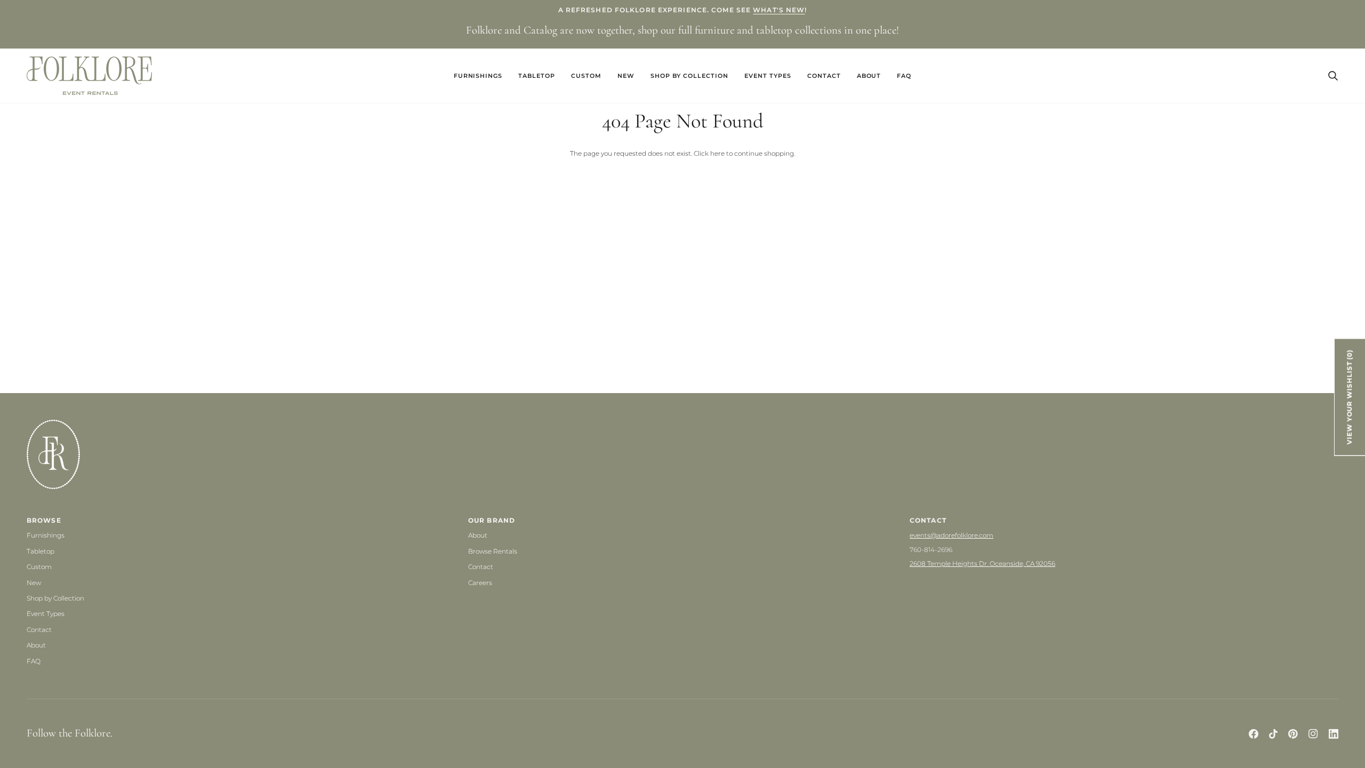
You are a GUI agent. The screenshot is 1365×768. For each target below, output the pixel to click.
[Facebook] (1253, 734)
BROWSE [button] (44, 520)
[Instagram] (1313, 734)
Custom (39, 567)
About (36, 645)
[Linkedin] (1333, 734)
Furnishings (46, 535)
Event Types (46, 614)
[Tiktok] (1273, 734)
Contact (39, 630)
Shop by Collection (55, 598)
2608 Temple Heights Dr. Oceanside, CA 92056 (982, 563)
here (717, 153)
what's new (779, 10)
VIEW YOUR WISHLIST (1349, 396)
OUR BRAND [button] (491, 520)
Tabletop (40, 551)
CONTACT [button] (928, 520)
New (34, 583)
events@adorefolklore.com (951, 535)
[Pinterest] (1293, 734)
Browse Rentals (492, 551)
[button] (478, 76)
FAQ (34, 661)
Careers (480, 583)
